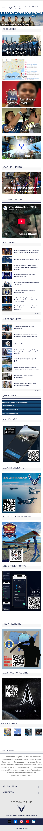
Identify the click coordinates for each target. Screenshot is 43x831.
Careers (8, 792)
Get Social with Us (21, 802)
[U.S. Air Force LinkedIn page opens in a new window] (33, 821)
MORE (37, 314)
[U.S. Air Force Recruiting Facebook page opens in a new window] (15, 821)
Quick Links (10, 786)
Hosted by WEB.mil (21, 828)
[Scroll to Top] (22, 746)
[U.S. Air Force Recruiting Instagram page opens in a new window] (21, 821)
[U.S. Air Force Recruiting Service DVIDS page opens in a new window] (9, 821)
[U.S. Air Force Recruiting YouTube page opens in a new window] (27, 821)
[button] (3, 7)
